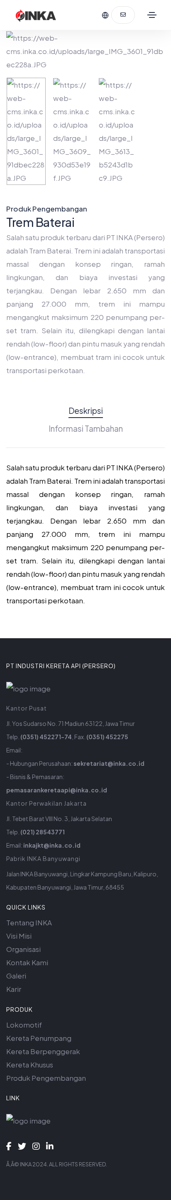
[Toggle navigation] (151, 15)
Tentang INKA (29, 922)
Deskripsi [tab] (85, 411)
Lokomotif (24, 1024)
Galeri (16, 975)
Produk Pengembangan (46, 1077)
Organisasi (23, 949)
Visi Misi (19, 935)
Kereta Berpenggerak (43, 1051)
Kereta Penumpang (38, 1038)
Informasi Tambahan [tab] (86, 428)
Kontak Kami (27, 962)
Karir (13, 988)
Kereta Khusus (29, 1064)
